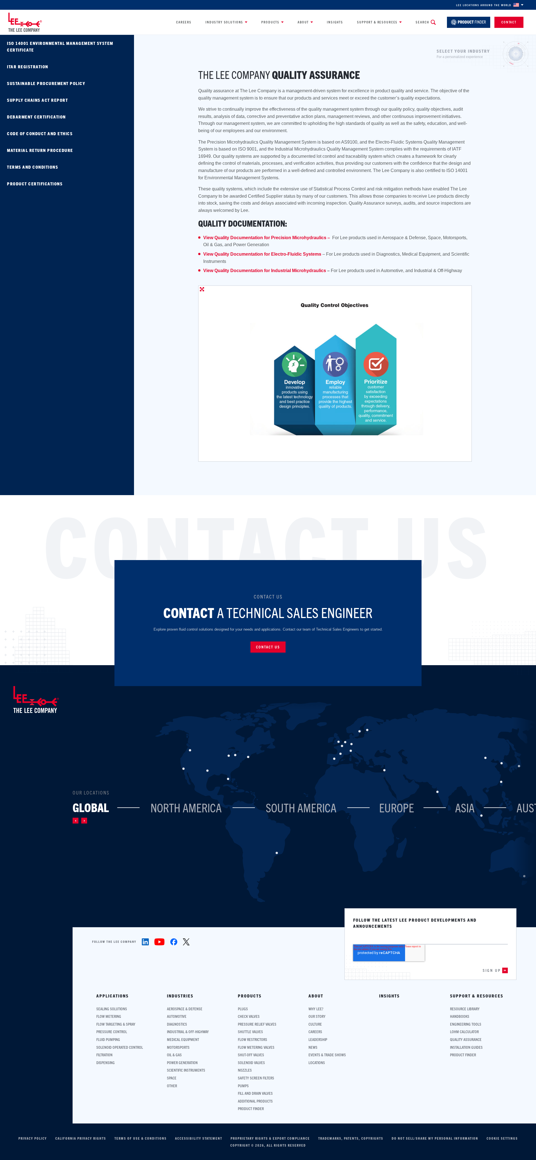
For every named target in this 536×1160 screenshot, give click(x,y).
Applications (112, 996)
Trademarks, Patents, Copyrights (350, 1138)
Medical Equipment (183, 1039)
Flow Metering (108, 1016)
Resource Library (465, 1008)
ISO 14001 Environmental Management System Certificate (60, 46)
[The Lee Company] (25, 22)
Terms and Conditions (32, 167)
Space (171, 1078)
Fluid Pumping (108, 1039)
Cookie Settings (502, 1138)
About (303, 22)
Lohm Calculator (464, 1031)
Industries (180, 996)
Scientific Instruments (186, 1070)
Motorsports (178, 1047)
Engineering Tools (465, 1024)
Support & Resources (377, 22)
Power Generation (182, 1062)
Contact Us (268, 646)
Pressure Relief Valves (257, 1024)
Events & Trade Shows (327, 1054)
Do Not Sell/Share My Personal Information (435, 1138)
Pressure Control (111, 1031)
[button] (75, 821)
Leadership (317, 1039)
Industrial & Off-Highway (188, 1031)
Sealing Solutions (111, 1008)
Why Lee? (315, 1008)
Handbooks (459, 1016)
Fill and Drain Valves (255, 1093)
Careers (184, 22)
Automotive (176, 1016)
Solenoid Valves (251, 1062)
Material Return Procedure (40, 150)
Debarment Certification (36, 117)
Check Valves (249, 1016)
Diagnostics (177, 1024)
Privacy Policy (32, 1138)
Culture (315, 1024)
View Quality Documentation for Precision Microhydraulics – (267, 237)
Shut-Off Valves (251, 1054)
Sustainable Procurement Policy (46, 83)
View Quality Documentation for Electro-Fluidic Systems (262, 254)
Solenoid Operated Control (119, 1047)
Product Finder (251, 1108)
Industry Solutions (224, 22)
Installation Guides (466, 1047)
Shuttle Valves (250, 1031)
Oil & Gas (174, 1054)
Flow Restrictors (252, 1039)
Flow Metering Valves (256, 1047)
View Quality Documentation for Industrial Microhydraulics (264, 270)
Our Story (317, 1016)
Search (422, 22)
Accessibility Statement (198, 1138)
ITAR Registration (27, 66)
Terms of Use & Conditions (140, 1138)
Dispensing (105, 1062)
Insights (335, 22)
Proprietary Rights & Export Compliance (270, 1138)
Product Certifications (35, 184)
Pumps (243, 1085)
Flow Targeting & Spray (115, 1024)
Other (172, 1085)
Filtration (104, 1054)
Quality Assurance (466, 1039)
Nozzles (245, 1070)
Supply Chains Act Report (37, 100)
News (312, 1047)
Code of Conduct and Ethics (40, 133)
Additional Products (255, 1101)
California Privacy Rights (80, 1138)
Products (270, 22)
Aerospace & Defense (184, 1008)
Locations (316, 1062)
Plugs (243, 1008)
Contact (508, 22)
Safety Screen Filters (256, 1078)
